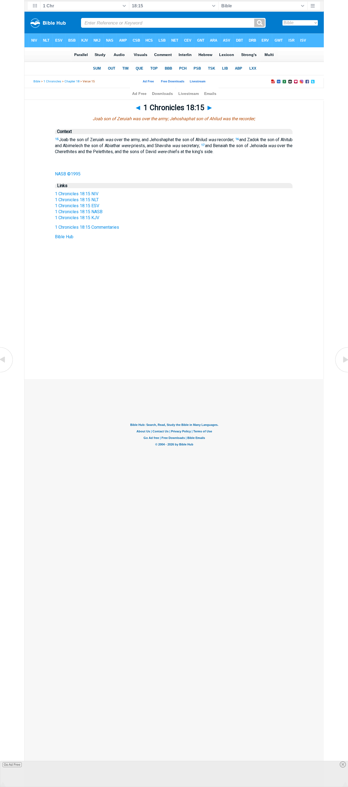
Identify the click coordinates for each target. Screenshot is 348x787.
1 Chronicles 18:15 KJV (77, 217)
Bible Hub (64, 236)
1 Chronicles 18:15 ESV (77, 205)
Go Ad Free (12, 765)
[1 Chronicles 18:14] (7, 371)
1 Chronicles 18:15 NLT (77, 199)
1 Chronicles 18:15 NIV (76, 193)
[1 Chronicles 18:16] (341, 371)
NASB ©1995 (67, 173)
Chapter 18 (71, 81)
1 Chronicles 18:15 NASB (78, 211)
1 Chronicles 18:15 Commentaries (87, 227)
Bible (36, 81)
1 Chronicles (52, 81)
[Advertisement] (174, 346)
